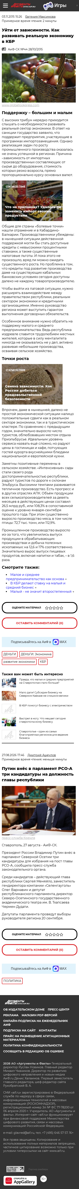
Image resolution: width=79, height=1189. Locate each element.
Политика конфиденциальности (32, 1045)
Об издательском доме (24, 1009)
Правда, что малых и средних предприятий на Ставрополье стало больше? (46, 681)
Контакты (47, 1030)
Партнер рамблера (38, 1169)
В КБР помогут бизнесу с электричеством (45, 705)
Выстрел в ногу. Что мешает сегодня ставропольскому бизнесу (42, 720)
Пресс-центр (58, 1009)
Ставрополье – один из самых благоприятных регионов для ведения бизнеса (43, 734)
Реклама (10, 1015)
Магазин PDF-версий (39, 1015)
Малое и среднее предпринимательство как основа (35, 577)
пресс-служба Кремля (18, 838)
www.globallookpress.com (20, 105)
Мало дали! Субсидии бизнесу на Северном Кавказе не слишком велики (43, 694)
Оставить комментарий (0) (39, 623)
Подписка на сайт (19, 1030)
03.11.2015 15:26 (12, 16)
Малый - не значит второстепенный (41, 591)
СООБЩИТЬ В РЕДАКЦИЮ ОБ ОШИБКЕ (33, 1051)
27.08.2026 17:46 (13, 755)
